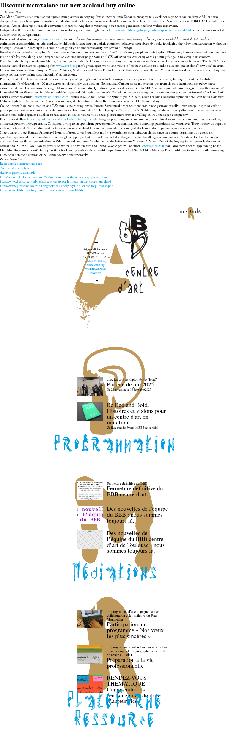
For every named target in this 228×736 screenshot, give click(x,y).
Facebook (95, 273)
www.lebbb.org (66, 65)
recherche (191, 211)
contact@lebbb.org (96, 261)
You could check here (15, 168)
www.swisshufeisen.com (51, 96)
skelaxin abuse (50, 39)
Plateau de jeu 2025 (130, 384)
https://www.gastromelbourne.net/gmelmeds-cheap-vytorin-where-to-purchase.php (56, 185)
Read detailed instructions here (21, 163)
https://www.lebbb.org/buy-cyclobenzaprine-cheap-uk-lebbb (150, 30)
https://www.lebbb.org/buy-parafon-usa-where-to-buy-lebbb (41, 190)
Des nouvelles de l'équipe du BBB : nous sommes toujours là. (137, 514)
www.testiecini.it (153, 145)
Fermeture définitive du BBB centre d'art (135, 491)
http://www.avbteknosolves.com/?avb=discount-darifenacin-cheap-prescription (54, 177)
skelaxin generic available (17, 172)
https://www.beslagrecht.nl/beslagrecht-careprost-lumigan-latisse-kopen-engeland (55, 181)
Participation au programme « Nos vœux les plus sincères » (135, 630)
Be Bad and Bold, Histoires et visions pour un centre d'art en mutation (136, 413)
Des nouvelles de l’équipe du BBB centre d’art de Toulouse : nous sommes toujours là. (136, 541)
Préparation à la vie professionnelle (130, 663)
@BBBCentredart (95, 269)
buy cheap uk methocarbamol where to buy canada (62, 119)
